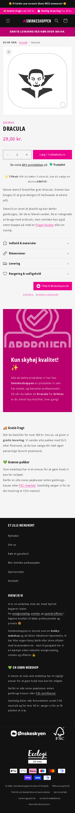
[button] (8, 20)
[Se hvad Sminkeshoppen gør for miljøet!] (37, 757)
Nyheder (13, 536)
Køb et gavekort (18, 554)
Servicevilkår (60, 792)
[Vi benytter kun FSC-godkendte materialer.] (59, 734)
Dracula (35, 42)
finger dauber (45, 225)
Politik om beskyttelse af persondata (30, 792)
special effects (53, 613)
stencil (29, 295)
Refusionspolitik (61, 785)
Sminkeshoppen (21, 785)
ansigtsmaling (21, 613)
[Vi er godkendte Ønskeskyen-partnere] (28, 734)
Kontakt (13, 581)
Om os (12, 545)
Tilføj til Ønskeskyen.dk (55, 286)
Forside (23, 42)
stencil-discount (48, 295)
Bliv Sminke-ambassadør (24, 563)
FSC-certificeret (46, 693)
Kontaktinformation (39, 804)
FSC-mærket (27, 485)
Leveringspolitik (27, 798)
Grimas (8, 123)
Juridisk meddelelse (49, 798)
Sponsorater (16, 572)
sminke (36, 613)
